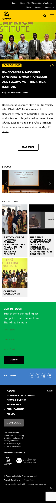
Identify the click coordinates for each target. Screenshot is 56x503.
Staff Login (13, 422)
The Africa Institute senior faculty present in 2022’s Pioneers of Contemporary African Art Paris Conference (41, 245)
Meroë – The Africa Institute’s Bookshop (36, 3)
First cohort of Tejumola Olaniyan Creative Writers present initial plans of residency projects (14, 245)
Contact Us (49, 7)
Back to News (12, 65)
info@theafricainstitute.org (14, 453)
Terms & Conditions (12, 480)
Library (13, 3)
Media (28, 7)
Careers (38, 7)
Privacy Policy (29, 480)
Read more (28, 147)
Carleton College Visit (11, 292)
